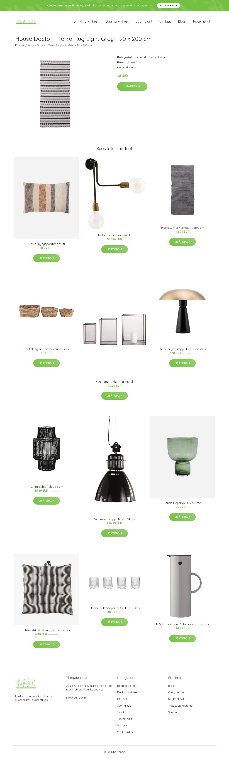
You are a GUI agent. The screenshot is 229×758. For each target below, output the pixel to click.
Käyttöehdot (176, 699)
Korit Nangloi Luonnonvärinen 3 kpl (46, 349)
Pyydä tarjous (168, 5)
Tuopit (121, 712)
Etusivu (19, 45)
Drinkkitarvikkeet (86, 21)
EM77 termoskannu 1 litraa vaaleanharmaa (183, 624)
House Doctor (158, 57)
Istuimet (122, 699)
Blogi (181, 21)
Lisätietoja (132, 86)
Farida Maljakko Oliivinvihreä (182, 503)
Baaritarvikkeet (117, 21)
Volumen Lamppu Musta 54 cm (114, 519)
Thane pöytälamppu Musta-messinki (182, 349)
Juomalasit (144, 21)
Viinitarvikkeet (126, 732)
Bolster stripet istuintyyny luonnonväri (46, 630)
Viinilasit (165, 21)
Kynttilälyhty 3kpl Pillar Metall (114, 381)
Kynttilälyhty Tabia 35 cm (46, 486)
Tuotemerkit (201, 21)
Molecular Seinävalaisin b (114, 235)
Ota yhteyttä (176, 692)
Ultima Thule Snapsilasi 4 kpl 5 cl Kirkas (114, 608)
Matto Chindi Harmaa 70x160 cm (182, 227)
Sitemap (173, 712)
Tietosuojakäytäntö (180, 705)
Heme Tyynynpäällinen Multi (46, 244)
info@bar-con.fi (76, 697)
